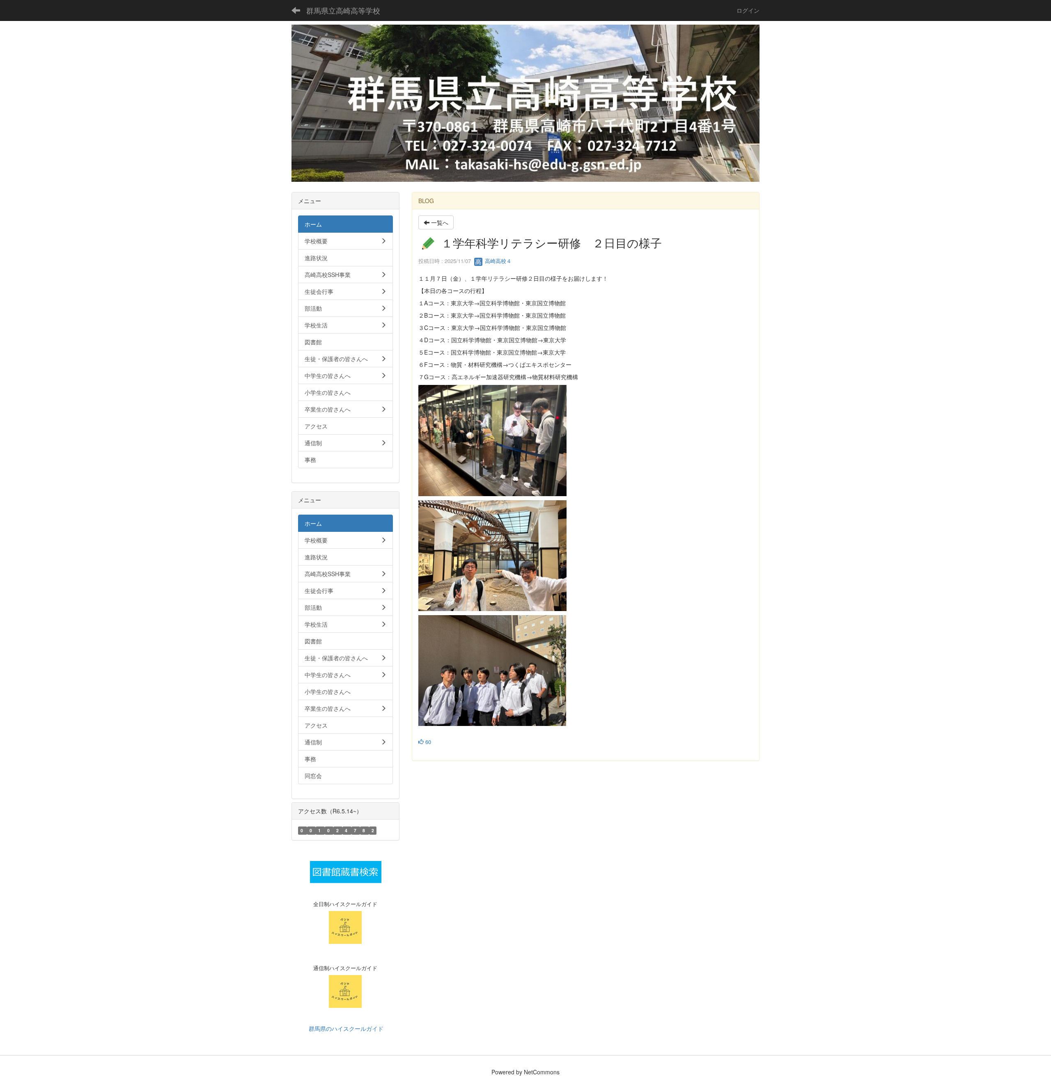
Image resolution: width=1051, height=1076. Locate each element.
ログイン (748, 10)
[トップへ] (525, 103)
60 (427, 742)
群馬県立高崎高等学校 (343, 10)
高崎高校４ (497, 261)
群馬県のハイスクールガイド (345, 1028)
